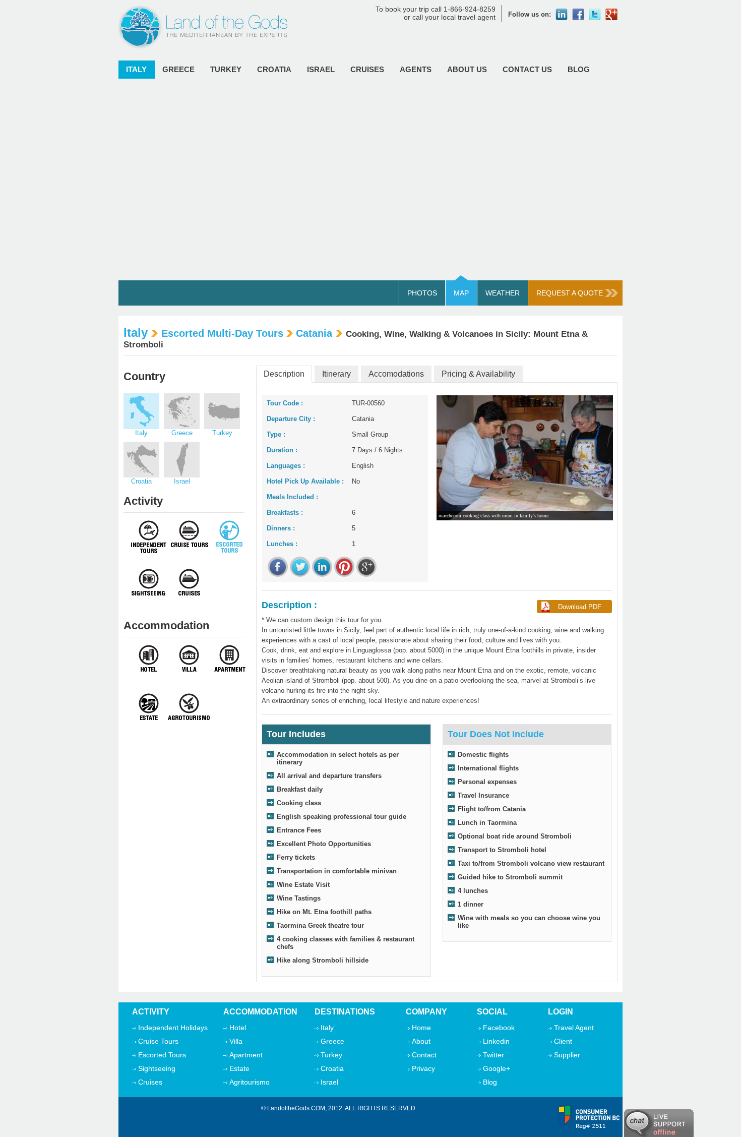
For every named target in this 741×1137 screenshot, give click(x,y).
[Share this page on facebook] (278, 567)
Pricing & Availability (478, 374)
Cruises (367, 69)
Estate (239, 1068)
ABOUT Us (467, 69)
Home (421, 1028)
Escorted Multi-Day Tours (222, 333)
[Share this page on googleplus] (366, 567)
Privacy (423, 1068)
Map (461, 293)
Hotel (237, 1028)
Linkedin (496, 1041)
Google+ (496, 1068)
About (421, 1041)
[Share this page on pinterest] (344, 567)
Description (284, 374)
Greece (178, 69)
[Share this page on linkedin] (322, 567)
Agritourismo (249, 1082)
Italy (136, 69)
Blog (579, 69)
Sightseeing (156, 1068)
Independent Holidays (173, 1028)
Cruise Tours (158, 1041)
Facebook (499, 1028)
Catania (314, 333)
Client (563, 1041)
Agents (415, 69)
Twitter (493, 1055)
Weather (502, 293)
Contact (424, 1055)
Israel (321, 69)
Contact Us (527, 69)
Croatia (274, 69)
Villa (235, 1041)
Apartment (246, 1055)
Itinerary (336, 374)
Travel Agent (574, 1028)
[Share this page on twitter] (300, 567)
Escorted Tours (162, 1055)
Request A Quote (569, 293)
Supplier (567, 1055)
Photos (422, 293)
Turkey (225, 69)
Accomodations (396, 374)
